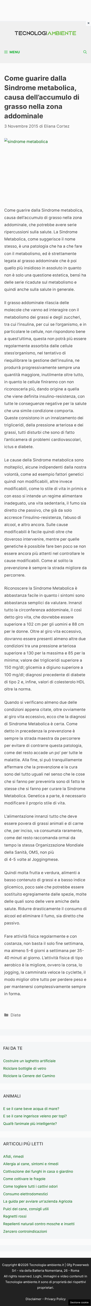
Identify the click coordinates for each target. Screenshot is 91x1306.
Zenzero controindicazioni (25, 1231)
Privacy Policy (55, 1299)
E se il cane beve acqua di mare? (31, 1109)
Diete (16, 1015)
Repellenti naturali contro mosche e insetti (38, 1224)
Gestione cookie (79, 1302)
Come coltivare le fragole (24, 1179)
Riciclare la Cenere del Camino (29, 1076)
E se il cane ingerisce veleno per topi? (35, 1116)
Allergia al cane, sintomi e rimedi (30, 1164)
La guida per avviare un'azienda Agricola (37, 1201)
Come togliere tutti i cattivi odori (30, 1186)
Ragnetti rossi (14, 1216)
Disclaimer (33, 1299)
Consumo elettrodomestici (25, 1194)
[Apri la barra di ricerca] (85, 52)
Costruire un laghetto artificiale (29, 1061)
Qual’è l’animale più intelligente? (30, 1124)
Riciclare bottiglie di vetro (24, 1068)
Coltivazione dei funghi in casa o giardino (38, 1171)
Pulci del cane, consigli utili (26, 1209)
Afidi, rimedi (13, 1156)
